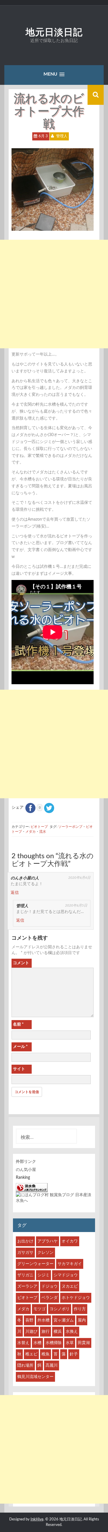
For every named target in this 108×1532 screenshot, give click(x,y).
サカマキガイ (70, 1264)
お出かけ (25, 1241)
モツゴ (39, 1309)
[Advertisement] (54, 294)
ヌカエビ (70, 1286)
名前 (18, 1024)
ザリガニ (25, 1275)
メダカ (30, 831)
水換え (72, 1332)
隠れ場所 (25, 1365)
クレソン (45, 1253)
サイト (19, 1069)
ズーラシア (27, 1286)
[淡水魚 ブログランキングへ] (32, 1187)
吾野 (29, 1320)
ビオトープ (39, 826)
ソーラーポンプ (70, 826)
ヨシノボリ (60, 1309)
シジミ (43, 1275)
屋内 (82, 1320)
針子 (74, 1354)
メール (20, 1047)
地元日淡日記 (54, 32)
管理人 (61, 136)
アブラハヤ (47, 1241)
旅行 (45, 1332)
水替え (23, 1343)
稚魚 (45, 1354)
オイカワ (70, 1241)
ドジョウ (49, 1286)
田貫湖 (84, 1343)
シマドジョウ (66, 1275)
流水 (42, 831)
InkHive (37, 1519)
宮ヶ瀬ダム (64, 1320)
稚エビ (31, 1354)
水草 (70, 1343)
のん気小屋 (26, 1170)
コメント (21, 963)
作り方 (80, 1309)
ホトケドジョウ (76, 1298)
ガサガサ (25, 1253)
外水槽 (43, 1320)
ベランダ (49, 1298)
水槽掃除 (54, 1343)
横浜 (58, 1332)
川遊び (31, 1332)
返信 (15, 893)
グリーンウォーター (35, 1264)
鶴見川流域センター (35, 1377)
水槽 (37, 1343)
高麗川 (52, 1365)
